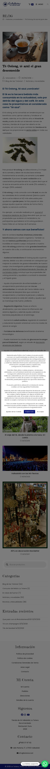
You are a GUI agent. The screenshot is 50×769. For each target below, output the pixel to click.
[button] (44, 763)
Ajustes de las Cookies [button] (13, 412)
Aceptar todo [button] (29, 412)
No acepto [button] (40, 412)
